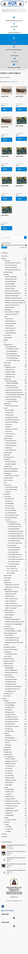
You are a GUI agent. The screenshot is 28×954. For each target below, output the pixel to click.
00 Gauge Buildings (9, 705)
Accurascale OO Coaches (11, 265)
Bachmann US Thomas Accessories (13, 298)
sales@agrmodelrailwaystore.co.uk (14, 20)
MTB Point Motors (8, 478)
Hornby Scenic (8, 424)
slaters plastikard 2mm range (12, 637)
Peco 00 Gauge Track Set (14, 540)
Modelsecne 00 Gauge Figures (11, 468)
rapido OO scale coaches (11, 603)
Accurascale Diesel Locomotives (12, 262)
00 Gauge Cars (8, 709)
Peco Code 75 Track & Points (15, 543)
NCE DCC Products (8, 480)
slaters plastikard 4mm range (12, 640)
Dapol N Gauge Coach (10, 328)
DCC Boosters (8, 768)
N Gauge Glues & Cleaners (11, 805)
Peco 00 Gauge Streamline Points (16, 535)
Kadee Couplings (8, 452)
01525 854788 (14, 26)
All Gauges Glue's (8, 752)
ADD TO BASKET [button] (5, 109)
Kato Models (7, 454)
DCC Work (4, 834)
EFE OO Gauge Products (11, 353)
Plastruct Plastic (8, 575)
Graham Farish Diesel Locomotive (13, 390)
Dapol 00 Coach (9, 318)
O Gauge (6, 817)
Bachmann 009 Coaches (11, 279)
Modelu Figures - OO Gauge (12, 475)
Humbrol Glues (8, 447)
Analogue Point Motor (10, 763)
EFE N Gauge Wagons (12, 351)
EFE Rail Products (8, 344)
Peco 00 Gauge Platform (14, 528)
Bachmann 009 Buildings (11, 276)
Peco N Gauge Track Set (14, 561)
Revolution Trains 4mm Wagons (12, 619)
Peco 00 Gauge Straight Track (15, 533)
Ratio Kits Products (8, 610)
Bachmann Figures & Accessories (13, 293)
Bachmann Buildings (10, 283)
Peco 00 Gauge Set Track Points (15, 531)
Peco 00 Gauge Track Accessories (16, 538)
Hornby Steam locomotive (11, 429)
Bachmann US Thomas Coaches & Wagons (15, 300)
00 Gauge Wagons (9, 731)
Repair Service (14, 61)
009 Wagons (8, 745)
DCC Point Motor (9, 775)
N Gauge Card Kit (9, 791)
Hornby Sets (8, 426)
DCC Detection (9, 770)
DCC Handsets (8, 773)
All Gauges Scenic (8, 754)
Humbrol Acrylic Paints (10, 440)
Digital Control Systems (10, 780)
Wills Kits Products (8, 665)
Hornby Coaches (9, 412)
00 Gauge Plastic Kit (10, 724)
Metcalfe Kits (7, 459)
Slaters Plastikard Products (10, 633)
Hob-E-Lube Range (9, 677)
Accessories (4, 256)
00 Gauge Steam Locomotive (12, 726)
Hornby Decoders (9, 415)
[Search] (25, 237)
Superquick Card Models (9, 647)
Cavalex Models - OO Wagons (12, 311)
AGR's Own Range (8, 272)
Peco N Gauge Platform (13, 549)
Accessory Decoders (10, 758)
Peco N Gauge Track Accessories (16, 559)
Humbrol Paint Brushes (10, 450)
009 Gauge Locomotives (11, 740)
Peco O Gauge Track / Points (12, 515)
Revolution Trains (8, 617)
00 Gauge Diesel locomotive (11, 719)
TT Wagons (8, 831)
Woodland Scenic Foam (10, 684)
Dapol (5, 316)
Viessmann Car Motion (9, 661)
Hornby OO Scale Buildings (11, 422)
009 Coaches (8, 735)
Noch (5, 482)
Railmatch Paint (7, 582)
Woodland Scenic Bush (10, 681)
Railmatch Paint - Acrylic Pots (12, 584)
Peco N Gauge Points (13, 552)
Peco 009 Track (9, 501)
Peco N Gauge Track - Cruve (15, 556)
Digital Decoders (9, 782)
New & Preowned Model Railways (14, 49)
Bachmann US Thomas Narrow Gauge (14, 302)
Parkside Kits (7, 494)
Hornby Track (8, 431)
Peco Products (7, 496)
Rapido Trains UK (12, 69)
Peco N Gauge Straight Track (15, 554)
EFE (5, 342)
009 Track (7, 742)
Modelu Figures (7, 473)
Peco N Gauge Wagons (10, 512)
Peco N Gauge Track (11, 545)
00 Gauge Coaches (9, 712)
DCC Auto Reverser (10, 766)
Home (1, 69)
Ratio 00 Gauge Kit (9, 612)
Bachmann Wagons (9, 307)
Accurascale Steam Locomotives (12, 269)
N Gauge (6, 787)
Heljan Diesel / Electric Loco (11, 405)
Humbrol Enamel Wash (10, 445)
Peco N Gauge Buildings (11, 510)
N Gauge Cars (8, 794)
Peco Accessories (9, 505)
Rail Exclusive (7, 580)
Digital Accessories (9, 777)
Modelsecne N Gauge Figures (11, 471)
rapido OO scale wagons (11, 608)
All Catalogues (7, 747)
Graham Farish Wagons (10, 399)
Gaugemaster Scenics (10, 374)
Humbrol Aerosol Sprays (11, 443)
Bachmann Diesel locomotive (12, 290)
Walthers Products (8, 663)
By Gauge (3, 698)
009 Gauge (6, 733)
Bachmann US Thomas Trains (12, 305)
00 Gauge (6, 700)
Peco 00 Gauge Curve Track (14, 526)
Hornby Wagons (9, 436)
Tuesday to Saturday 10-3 (14, 32)
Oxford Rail (8, 491)
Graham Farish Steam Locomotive (13, 396)
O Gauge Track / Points (10, 819)
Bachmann (6, 274)
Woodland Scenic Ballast (11, 679)
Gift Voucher (4, 836)
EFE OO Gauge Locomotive (13, 355)
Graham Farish (7, 379)
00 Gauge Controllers (10, 714)
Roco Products (7, 626)
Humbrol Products (8, 438)
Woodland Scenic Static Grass (12, 688)
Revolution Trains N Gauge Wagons (13, 624)
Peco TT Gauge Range (10, 566)
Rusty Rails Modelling (9, 628)
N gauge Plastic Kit (9, 808)
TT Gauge (6, 824)
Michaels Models (8, 466)
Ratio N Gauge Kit (9, 614)
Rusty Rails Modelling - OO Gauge (13, 630)
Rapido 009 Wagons (10, 596)
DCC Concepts (7, 335)
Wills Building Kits (9, 667)
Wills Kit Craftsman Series (11, 672)
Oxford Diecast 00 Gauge (11, 487)
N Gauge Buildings (9, 789)
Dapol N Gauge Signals (10, 332)
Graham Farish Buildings (11, 381)
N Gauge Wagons (9, 815)
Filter (4, 247)
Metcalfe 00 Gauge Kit (10, 461)
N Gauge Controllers (10, 798)
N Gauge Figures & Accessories (12, 803)
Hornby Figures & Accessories (12, 419)
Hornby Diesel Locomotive (11, 417)
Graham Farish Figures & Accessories (14, 392)
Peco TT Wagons (11, 573)
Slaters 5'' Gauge (9, 635)
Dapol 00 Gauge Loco (10, 321)
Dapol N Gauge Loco (10, 330)
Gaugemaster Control (10, 367)
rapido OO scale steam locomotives (13, 605)
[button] (14, 918)
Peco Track (8, 520)
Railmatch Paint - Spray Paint (12, 587)
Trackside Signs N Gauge (11, 654)
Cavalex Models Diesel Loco (12, 314)
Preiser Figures (7, 577)
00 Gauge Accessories (10, 702)
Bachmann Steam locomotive (12, 295)
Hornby (5, 408)
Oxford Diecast (7, 485)
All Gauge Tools (7, 749)
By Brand (5, 69)
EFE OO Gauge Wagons (12, 358)
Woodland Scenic (8, 675)
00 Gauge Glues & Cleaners (11, 721)
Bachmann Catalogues (10, 286)
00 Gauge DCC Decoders (11, 717)
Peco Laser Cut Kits (10, 508)
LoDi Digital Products (9, 457)
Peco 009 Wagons (9, 503)
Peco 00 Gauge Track (12, 522)
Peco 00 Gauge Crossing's (14, 524)
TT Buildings (8, 826)
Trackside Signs (7, 651)
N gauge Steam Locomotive (11, 810)
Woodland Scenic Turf (10, 691)
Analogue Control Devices (11, 761)
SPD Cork (6, 644)
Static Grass (7, 822)
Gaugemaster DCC (9, 369)
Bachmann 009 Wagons (10, 281)
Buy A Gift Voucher (7, 910)
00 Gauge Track (9, 728)
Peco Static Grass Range (11, 517)
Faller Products (7, 362)
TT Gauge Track (9, 829)
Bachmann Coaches (10, 288)
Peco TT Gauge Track (12, 568)
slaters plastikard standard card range (14, 642)
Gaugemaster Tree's (10, 376)
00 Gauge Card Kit (9, 707)
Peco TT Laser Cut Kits (12, 570)
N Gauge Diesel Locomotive (11, 801)
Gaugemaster (7, 365)
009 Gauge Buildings (10, 737)
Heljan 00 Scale (7, 403)
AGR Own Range (15, 55)
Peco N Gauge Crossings (14, 547)
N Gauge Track (8, 813)
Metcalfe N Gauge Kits (10, 464)
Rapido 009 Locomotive (10, 593)
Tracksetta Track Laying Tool (11, 649)
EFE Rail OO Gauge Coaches (13, 360)
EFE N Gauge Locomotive (13, 348)
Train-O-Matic (7, 656)
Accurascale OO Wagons (11, 267)
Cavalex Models (7, 309)
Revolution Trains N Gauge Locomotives (14, 621)
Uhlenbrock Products (9, 658)
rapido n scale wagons (10, 601)
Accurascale (7, 260)
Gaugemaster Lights (10, 372)
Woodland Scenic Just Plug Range (13, 686)
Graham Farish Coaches (11, 385)
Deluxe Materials (8, 337)
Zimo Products (7, 695)
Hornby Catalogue (9, 410)
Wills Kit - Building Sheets (11, 670)
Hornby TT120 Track (10, 433)
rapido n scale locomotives (11, 598)
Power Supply (8, 784)
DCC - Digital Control (9, 756)
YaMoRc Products (8, 693)
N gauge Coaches (9, 796)
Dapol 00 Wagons (9, 325)
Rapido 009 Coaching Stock (11, 591)
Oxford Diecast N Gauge (11, 489)
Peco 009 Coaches (9, 498)
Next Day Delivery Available (14, 67)
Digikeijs (6, 340)
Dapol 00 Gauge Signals (10, 323)
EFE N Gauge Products (10, 346)
